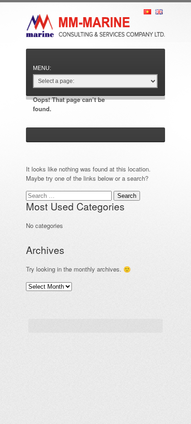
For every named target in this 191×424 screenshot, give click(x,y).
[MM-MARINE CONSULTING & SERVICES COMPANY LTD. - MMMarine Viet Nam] (95, 18)
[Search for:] (70, 195)
